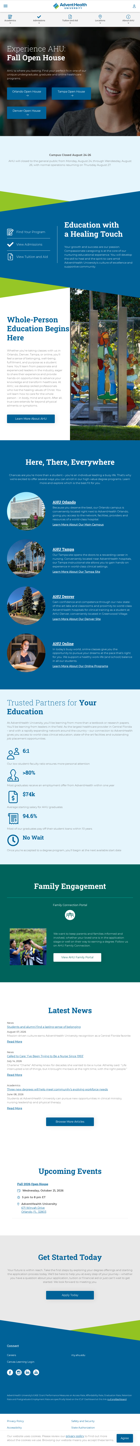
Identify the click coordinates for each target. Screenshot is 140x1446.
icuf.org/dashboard (117, 1399)
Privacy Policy (15, 1421)
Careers (11, 1355)
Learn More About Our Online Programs (80, 666)
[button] (5, 6)
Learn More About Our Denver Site (77, 619)
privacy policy (75, 1436)
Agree (125, 1438)
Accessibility (14, 1427)
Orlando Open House (26, 91)
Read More (14, 1041)
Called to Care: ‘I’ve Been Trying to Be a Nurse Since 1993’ (45, 1056)
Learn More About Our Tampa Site (76, 571)
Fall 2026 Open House (32, 1184)
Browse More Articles (70, 1121)
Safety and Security (83, 1421)
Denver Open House (27, 110)
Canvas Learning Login (20, 1361)
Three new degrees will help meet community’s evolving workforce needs (57, 1089)
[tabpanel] (70, 943)
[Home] (70, 6)
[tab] (70, 912)
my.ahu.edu (78, 1355)
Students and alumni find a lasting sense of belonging (44, 1027)
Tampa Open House (71, 91)
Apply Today (70, 1295)
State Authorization (83, 1427)
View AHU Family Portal (77, 957)
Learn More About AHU (31, 418)
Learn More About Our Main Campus (78, 524)
